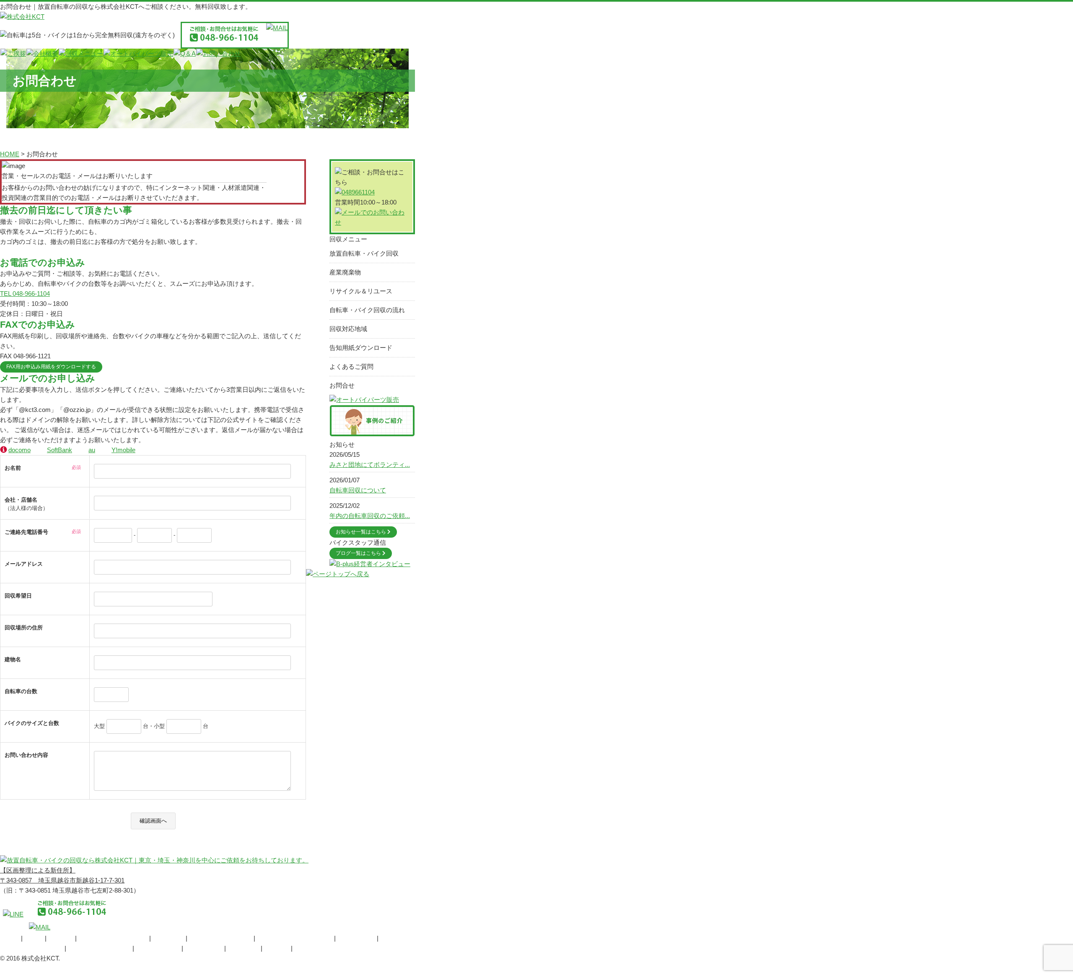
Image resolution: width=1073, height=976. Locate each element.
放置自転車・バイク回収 (364, 253)
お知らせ (276, 948)
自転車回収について (357, 490)
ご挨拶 (33, 938)
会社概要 (60, 938)
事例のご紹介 (204, 948)
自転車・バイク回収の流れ (367, 309)
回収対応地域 (348, 328)
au (91, 449)
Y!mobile (123, 449)
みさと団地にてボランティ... (369, 464)
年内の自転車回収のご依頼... (369, 515)
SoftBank (59, 449)
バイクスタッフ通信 (322, 948)
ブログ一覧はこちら (359, 553)
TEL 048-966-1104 (25, 293)
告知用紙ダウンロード (360, 347)
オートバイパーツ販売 (99, 948)
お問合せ (342, 385)
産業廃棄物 (345, 272)
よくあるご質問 (351, 366)
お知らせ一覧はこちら (361, 532)
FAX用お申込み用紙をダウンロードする (51, 367)
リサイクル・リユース (220, 938)
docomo (19, 449)
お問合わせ (243, 948)
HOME (9, 938)
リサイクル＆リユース (360, 291)
